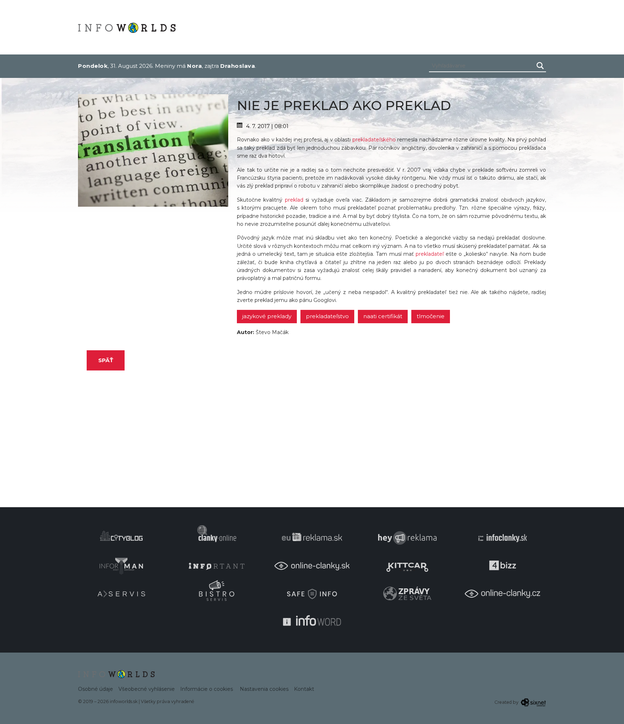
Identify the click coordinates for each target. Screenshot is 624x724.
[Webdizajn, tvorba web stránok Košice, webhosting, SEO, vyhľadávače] (533, 702)
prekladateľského (374, 139)
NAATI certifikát (382, 316)
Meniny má (178, 65)
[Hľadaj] (540, 65)
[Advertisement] (153, 257)
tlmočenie (431, 316)
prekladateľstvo (327, 316)
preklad (294, 200)
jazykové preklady (266, 316)
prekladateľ (430, 254)
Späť (105, 360)
